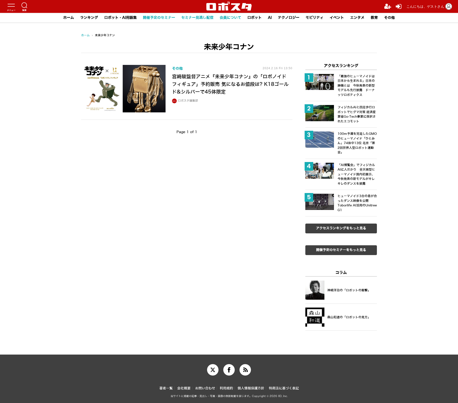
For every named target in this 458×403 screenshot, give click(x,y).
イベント (337, 18)
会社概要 (184, 388)
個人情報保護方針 (251, 388)
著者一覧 (166, 388)
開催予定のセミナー (159, 18)
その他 (389, 18)
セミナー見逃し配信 (197, 18)
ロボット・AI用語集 (120, 18)
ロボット (254, 18)
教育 (374, 18)
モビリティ (314, 18)
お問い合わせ (205, 388)
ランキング (89, 18)
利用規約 (226, 388)
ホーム (68, 18)
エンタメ (357, 18)
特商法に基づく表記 (284, 388)
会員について (230, 18)
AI (270, 18)
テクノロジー (288, 18)
